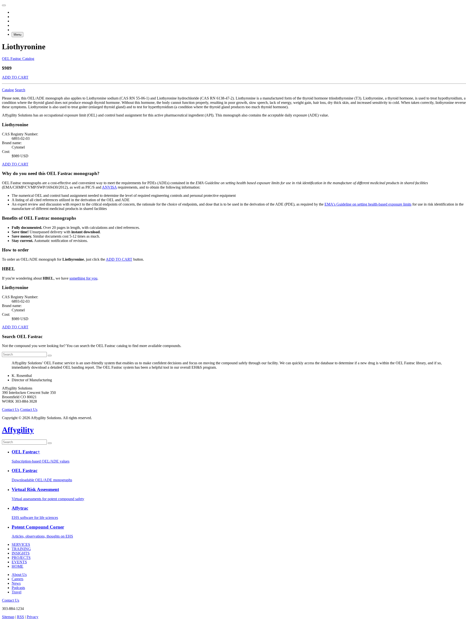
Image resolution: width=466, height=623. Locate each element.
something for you (83, 278)
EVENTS (19, 562)
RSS (20, 617)
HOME (17, 566)
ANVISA (109, 187)
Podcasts (18, 588)
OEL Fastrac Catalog (18, 59)
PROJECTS (21, 558)
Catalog (8, 90)
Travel (16, 592)
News (16, 583)
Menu (17, 34)
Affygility (18, 429)
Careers (17, 579)
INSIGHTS (21, 553)
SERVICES (21, 544)
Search (20, 90)
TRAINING (21, 549)
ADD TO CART (15, 77)
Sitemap (8, 617)
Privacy (32, 617)
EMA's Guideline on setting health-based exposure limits (368, 204)
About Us (19, 575)
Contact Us (10, 409)
